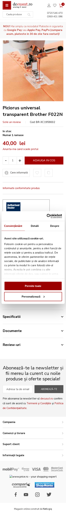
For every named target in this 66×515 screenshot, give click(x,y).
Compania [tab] (9, 422)
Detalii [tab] (35, 225)
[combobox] (18, 14)
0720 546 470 (54, 13)
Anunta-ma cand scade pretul (20, 149)
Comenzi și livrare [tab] (14, 433)
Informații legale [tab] (13, 455)
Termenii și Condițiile (39, 403)
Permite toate (33, 285)
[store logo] (22, 5)
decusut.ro (46, 398)
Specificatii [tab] (12, 316)
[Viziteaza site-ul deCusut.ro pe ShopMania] (44, 486)
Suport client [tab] (11, 444)
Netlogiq (47, 509)
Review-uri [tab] (11, 344)
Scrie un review (12, 122)
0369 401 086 (54, 16)
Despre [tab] (54, 225)
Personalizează (31, 296)
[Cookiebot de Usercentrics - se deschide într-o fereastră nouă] (47, 216)
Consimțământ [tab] (13, 225)
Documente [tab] (12, 330)
